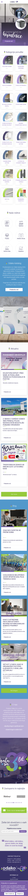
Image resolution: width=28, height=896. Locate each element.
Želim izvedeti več (9, 893)
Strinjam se (20, 893)
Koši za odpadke (7, 85)
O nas (14, 877)
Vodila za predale (21, 85)
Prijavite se (22, 831)
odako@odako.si (16, 862)
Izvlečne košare (7, 66)
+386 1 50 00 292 (16, 860)
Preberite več (7, 392)
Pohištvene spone (21, 104)
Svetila (7, 199)
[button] (6, 802)
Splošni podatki (14, 879)
